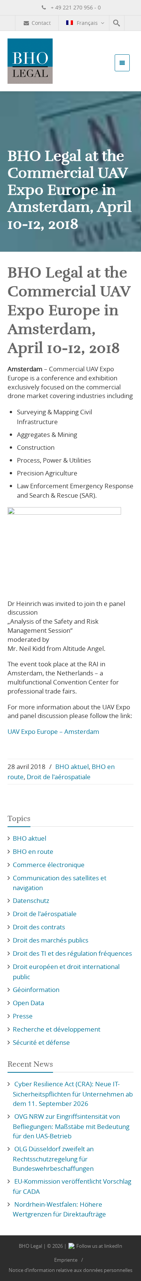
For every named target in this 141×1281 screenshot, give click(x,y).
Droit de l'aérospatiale (59, 776)
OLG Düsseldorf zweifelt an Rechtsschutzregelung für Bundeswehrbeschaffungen (53, 1158)
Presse (23, 1016)
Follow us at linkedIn (98, 1246)
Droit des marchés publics (50, 940)
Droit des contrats (39, 927)
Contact (41, 22)
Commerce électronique (49, 864)
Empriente (65, 1259)
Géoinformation (36, 989)
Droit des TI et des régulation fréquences (72, 953)
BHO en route (33, 851)
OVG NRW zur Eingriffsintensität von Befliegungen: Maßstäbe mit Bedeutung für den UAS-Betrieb (71, 1126)
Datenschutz (31, 900)
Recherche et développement (56, 1029)
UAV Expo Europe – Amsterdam (53, 731)
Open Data (28, 1002)
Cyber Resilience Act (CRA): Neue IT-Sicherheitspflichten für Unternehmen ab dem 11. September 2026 (73, 1094)
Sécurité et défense (41, 1042)
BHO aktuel (72, 766)
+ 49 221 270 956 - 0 (75, 7)
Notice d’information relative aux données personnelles (70, 1270)
